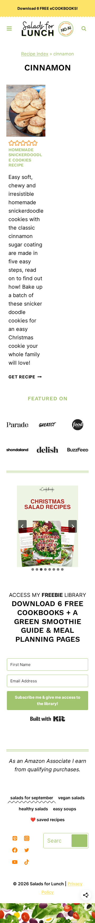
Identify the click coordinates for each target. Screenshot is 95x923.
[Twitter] (26, 850)
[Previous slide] (22, 526)
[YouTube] (15, 862)
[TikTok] (26, 862)
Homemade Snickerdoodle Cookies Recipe (25, 157)
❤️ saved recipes (47, 819)
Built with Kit (47, 719)
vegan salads (71, 797)
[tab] (32, 569)
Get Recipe (25, 376)
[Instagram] (26, 838)
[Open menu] (9, 27)
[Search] (79, 840)
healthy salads (33, 808)
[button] (11, 143)
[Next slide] (72, 526)
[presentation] (25, 111)
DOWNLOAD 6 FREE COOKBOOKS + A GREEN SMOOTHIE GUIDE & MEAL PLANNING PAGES (47, 621)
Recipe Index (34, 53)
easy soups (64, 808)
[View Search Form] (84, 29)
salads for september (31, 797)
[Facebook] (15, 850)
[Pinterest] (15, 838)
